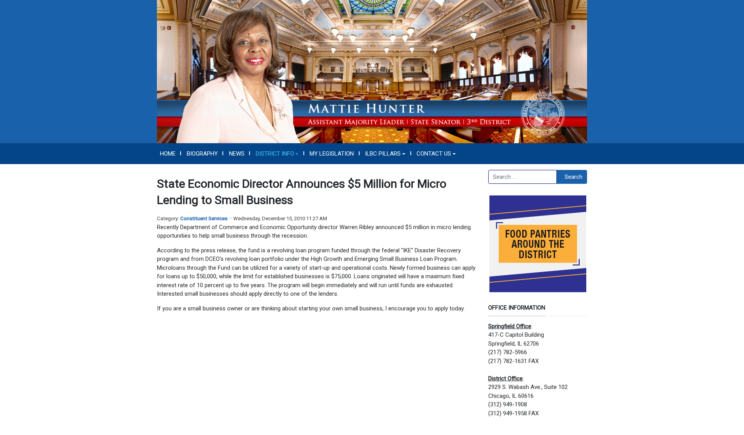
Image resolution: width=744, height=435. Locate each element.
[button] (277, 153)
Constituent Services (203, 218)
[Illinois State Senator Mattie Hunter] (372, 71)
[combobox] (522, 177)
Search (573, 176)
